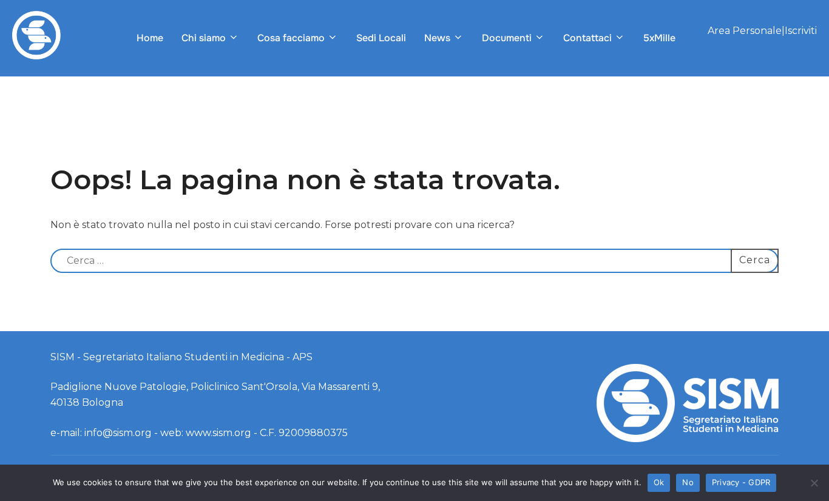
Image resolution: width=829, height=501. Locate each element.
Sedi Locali (381, 38)
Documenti (507, 38)
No (688, 482)
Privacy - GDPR (741, 482)
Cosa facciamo (291, 38)
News (437, 38)
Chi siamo (203, 38)
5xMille (659, 38)
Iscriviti (801, 30)
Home (150, 38)
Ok (659, 482)
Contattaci (587, 38)
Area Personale (745, 30)
